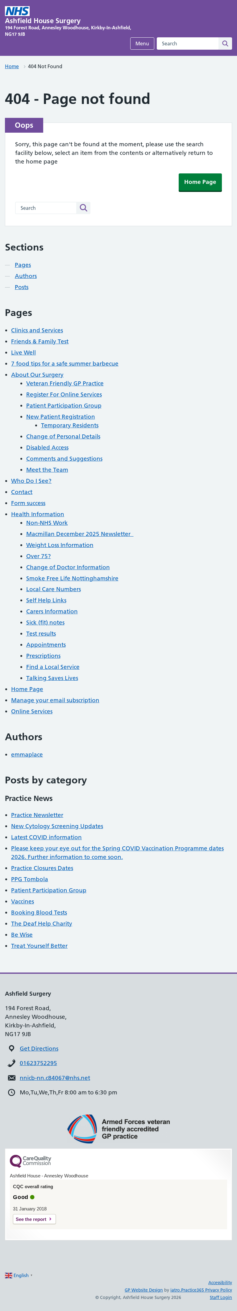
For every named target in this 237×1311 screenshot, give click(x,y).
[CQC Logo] (30, 1166)
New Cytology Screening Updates (57, 826)
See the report (31, 1219)
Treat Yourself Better (39, 945)
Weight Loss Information (60, 545)
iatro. (175, 1290)
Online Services (31, 711)
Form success (28, 503)
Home (12, 66)
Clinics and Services (37, 330)
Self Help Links (46, 600)
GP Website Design (144, 1290)
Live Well (23, 352)
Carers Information (52, 611)
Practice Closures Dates (42, 868)
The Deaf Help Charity (41, 923)
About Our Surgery (37, 374)
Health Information (37, 514)
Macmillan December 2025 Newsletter (80, 533)
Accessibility (220, 1282)
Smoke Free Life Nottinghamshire (72, 578)
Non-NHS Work (47, 522)
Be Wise (22, 934)
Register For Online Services (64, 394)
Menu (142, 43)
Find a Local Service (53, 666)
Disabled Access (47, 447)
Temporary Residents (69, 425)
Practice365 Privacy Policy (206, 1290)
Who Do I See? (31, 480)
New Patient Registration (60, 416)
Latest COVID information (46, 837)
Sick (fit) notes (45, 622)
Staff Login (221, 1297)
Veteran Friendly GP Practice (65, 383)
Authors (26, 276)
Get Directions (39, 1048)
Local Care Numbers (53, 589)
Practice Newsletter (37, 815)
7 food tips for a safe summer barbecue (64, 363)
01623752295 (38, 1063)
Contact (21, 492)
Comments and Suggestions (64, 458)
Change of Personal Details (63, 436)
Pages (23, 264)
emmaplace (27, 754)
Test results (41, 633)
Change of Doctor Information (68, 567)
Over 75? (38, 556)
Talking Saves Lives (52, 678)
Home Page (200, 181)
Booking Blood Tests (39, 912)
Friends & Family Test (40, 341)
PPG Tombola (29, 879)
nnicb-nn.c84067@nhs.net (55, 1077)
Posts (21, 287)
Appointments (46, 644)
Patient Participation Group (64, 405)
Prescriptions (43, 655)
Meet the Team (47, 469)
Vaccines (22, 901)
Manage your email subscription (55, 700)
